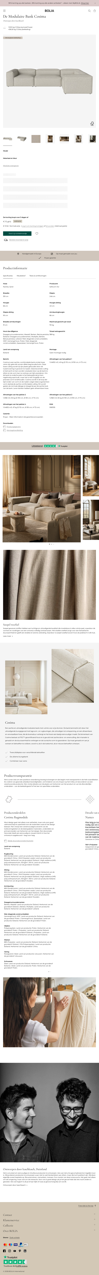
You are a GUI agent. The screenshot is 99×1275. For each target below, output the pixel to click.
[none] (49, 10)
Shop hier (85, 3)
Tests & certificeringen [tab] (38, 276)
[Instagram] (9, 1251)
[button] (49, 544)
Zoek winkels (15, 1237)
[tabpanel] (49, 360)
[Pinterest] (20, 1251)
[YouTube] (14, 1251)
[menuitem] (4, 11)
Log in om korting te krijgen (32, 226)
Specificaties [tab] (8, 276)
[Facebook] (4, 1251)
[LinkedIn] (25, 1251)
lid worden (50, 226)
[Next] (93, 139)
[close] (95, 3)
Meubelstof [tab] (21, 276)
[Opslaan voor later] (37, 233)
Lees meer (7, 636)
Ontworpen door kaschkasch (14, 1185)
